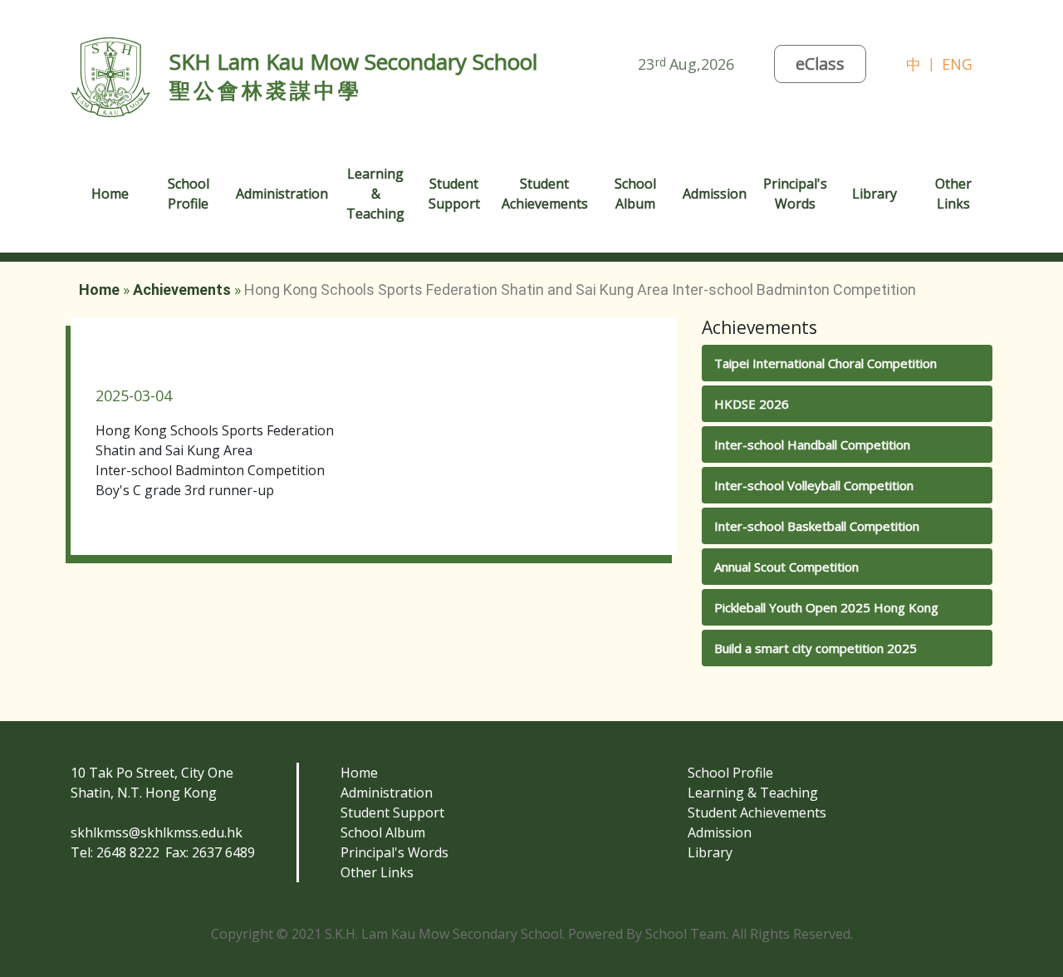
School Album (635, 193)
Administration (386, 792)
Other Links (377, 872)
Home (110, 193)
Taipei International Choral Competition (825, 363)
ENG (957, 64)
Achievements (182, 289)
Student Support (392, 812)
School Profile (730, 772)
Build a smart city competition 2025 (815, 648)
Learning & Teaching (753, 792)
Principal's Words (394, 852)
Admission (720, 832)
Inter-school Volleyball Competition (814, 485)
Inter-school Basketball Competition (816, 526)
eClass (820, 63)
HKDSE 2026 (751, 403)
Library (874, 193)
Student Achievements (757, 812)
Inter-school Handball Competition (812, 444)
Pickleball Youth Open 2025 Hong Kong (826, 607)
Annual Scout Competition (786, 566)
